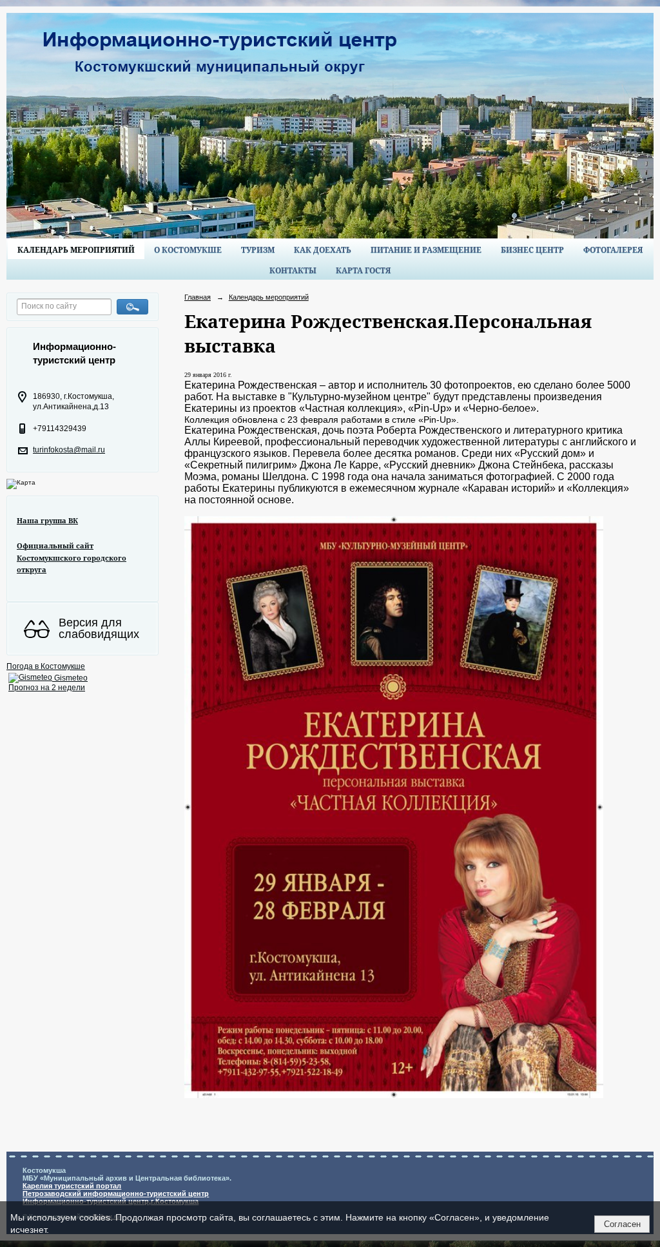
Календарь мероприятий (76, 249)
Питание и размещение (426, 249)
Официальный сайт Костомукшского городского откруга (71, 557)
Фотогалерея (613, 249)
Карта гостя (363, 270)
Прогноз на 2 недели (46, 687)
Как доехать (322, 249)
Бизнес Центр (532, 249)
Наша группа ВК (47, 520)
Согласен (622, 1224)
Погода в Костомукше (45, 666)
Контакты (292, 270)
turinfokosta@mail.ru (69, 449)
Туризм (258, 249)
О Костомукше (188, 249)
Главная (197, 297)
